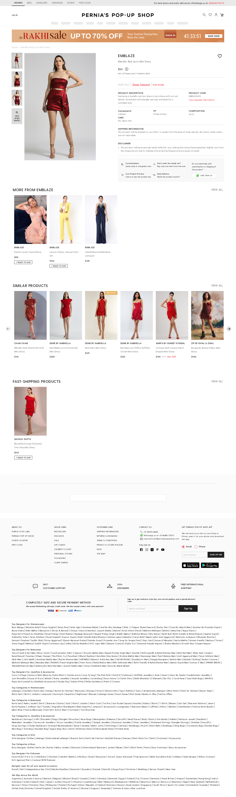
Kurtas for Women (64, 691)
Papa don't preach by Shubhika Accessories (34, 681)
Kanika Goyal (95, 640)
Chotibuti (53, 756)
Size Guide (158, 84)
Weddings (143, 769)
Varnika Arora (74, 675)
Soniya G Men (197, 662)
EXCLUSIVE (59, 536)
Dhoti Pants (173, 691)
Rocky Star (162, 627)
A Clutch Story (125, 678)
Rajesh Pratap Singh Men (117, 653)
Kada (69, 725)
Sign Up (188, 608)
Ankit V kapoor (74, 653)
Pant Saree (135, 694)
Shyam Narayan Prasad (75, 640)
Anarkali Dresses (113, 738)
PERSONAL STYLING (63, 554)
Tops (121, 691)
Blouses (93, 694)
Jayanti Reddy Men (72, 666)
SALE (56, 540)
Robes (146, 703)
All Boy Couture (206, 756)
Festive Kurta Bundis (203, 706)
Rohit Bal (166, 634)
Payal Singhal (53, 637)
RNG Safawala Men (122, 662)
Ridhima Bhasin (140, 634)
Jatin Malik (28, 659)
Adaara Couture (115, 643)
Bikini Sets (17, 694)
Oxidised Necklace (57, 725)
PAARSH (54, 662)
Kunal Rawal (18, 656)
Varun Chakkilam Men (95, 666)
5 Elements (156, 678)
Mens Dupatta (84, 706)
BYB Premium (48, 760)
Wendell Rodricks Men (23, 666)
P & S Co (29, 756)
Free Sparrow (141, 756)
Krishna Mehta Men (129, 656)
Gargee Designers (159, 659)
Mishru (166, 630)
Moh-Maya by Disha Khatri (51, 675)
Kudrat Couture (209, 659)
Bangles (63, 719)
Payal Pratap (51, 634)
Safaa (69, 643)
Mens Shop (17, 710)
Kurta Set (90, 738)
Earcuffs (122, 719)
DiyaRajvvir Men (140, 659)
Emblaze (126, 55)
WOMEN (18, 2)
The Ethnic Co (59, 656)
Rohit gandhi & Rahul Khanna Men (158, 653)
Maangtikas (99, 719)
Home (15, 47)
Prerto (107, 681)
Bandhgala (69, 706)
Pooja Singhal (48, 627)
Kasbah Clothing (191, 659)
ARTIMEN (84, 659)
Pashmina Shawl (84, 729)
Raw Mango (18, 627)
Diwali (15, 769)
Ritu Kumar (154, 634)
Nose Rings (86, 719)
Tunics (139, 691)
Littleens (177, 756)
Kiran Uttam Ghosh (131, 630)
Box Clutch (68, 729)
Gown (99, 691)
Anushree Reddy (90, 627)
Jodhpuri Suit (34, 706)
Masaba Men (42, 662)
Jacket (111, 747)
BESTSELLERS (60, 531)
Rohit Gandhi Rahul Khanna (92, 637)
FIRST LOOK (85, 2)
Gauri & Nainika (87, 630)
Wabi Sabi (198, 653)
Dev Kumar (112, 656)
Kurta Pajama (19, 706)
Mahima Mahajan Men (23, 662)
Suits (68, 703)
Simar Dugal (18, 643)
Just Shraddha (19, 678)
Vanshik (136, 653)
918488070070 (216, 3)
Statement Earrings (160, 722)
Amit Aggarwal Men (187, 656)
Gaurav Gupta (69, 637)
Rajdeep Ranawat (84, 634)
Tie (82, 710)
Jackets (35, 694)
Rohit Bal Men (184, 653)
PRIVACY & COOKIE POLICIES (110, 545)
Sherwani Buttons (197, 703)
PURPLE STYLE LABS (21, 531)
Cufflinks (153, 706)
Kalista (116, 630)
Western (172, 706)
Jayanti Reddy (104, 630)
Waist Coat (95, 703)
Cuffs (36, 719)
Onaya (73, 630)
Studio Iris (130, 643)
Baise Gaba (18, 630)
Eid (48, 769)
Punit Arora (85, 662)
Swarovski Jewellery (44, 722)
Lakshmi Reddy (67, 756)
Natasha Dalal (33, 627)
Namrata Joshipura (186, 637)
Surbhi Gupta (41, 643)
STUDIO (70, 2)
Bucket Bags (211, 725)
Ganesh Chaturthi (101, 769)
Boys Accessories (177, 747)
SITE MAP (101, 554)
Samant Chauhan (20, 640)
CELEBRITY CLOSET (62, 549)
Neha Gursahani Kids (160, 756)
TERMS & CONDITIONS (107, 540)
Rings (55, 719)
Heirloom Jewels (186, 719)
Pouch (144, 725)
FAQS (99, 549)
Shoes (77, 725)
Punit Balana (66, 634)
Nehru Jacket (30, 703)
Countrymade (58, 653)
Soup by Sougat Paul (129, 640)
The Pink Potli (103, 675)
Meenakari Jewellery (22, 722)
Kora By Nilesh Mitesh (119, 666)
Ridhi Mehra (31, 630)
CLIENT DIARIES (61, 562)
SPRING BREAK (213, 662)
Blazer (119, 747)
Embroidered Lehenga (57, 738)
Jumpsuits (46, 694)
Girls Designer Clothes (23, 738)
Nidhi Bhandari (141, 678)
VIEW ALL (217, 189)
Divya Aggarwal (53, 640)
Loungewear (123, 706)
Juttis (100, 725)
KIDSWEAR (57, 2)
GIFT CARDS (59, 545)
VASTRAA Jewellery (143, 675)
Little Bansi (40, 756)
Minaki (48, 678)
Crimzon (116, 681)
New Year (171, 769)
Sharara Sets (111, 691)
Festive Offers (165, 694)
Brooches (90, 710)
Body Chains (148, 719)
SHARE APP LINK (216, 555)
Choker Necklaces (37, 725)
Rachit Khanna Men (68, 659)
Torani (219, 640)
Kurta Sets (39, 691)
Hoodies (137, 703)
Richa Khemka (80, 643)
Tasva (15, 653)
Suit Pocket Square (121, 703)
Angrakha (57, 706)
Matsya (210, 640)
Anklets (173, 719)
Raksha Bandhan (59, 769)
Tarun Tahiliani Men (208, 656)
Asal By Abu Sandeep (111, 627)
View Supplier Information (201, 100)
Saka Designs (190, 756)
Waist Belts (154, 725)
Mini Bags (17, 729)
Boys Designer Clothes (23, 747)
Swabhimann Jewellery (199, 675)
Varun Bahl (138, 637)
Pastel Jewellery (83, 722)
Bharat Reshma (87, 656)
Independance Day (35, 769)
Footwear (74, 710)
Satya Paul (63, 627)
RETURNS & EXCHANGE (107, 536)
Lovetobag (96, 678)
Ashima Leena (114, 637)
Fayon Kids (17, 756)
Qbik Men (16, 659)
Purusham (72, 656)
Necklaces (17, 719)
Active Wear (61, 710)
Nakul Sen (176, 630)
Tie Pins (106, 703)
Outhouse (127, 675)
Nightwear (82, 694)
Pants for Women (189, 691)
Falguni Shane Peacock (143, 627)
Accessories (109, 706)
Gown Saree (121, 694)
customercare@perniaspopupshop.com (161, 539)
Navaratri (75, 769)
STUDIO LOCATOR (20, 540)
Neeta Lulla (151, 637)
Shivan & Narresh (59, 630)
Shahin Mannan (172, 643)
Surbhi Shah (37, 640)
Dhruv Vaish (43, 653)
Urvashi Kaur (188, 643)
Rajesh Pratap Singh (105, 634)
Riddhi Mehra (123, 634)
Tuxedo (46, 706)
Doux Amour (110, 678)
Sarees (49, 691)
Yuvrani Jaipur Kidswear (120, 756)
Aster (157, 675)
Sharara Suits (77, 738)
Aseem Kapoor (203, 643)
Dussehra (86, 769)
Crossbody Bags (195, 725)
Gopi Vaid (147, 640)
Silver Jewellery (141, 722)
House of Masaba (163, 640)
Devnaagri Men (148, 656)
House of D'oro (35, 678)
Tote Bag (28, 729)
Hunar (165, 675)
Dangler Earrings (180, 722)
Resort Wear (206, 691)
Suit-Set (182, 703)
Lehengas (16, 691)
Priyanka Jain (110, 640)
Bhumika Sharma (206, 637)
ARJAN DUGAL (123, 659)
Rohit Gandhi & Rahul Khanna (187, 634)
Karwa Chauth (157, 769)
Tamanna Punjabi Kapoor (150, 643)
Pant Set (48, 710)
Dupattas (70, 694)
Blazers (172, 703)
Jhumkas (195, 722)
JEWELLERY (42, 2)
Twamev (30, 656)
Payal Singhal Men (69, 662)
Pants (75, 703)
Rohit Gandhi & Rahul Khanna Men (151, 662)
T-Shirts (163, 703)
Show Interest (141, 84)
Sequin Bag (55, 729)
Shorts (154, 703)
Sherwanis (80, 691)
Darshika (101, 656)
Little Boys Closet (85, 756)
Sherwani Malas (139, 706)
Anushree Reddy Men (46, 659)
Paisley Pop (63, 681)
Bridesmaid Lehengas (154, 691)
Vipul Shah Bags (194, 678)
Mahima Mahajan (152, 630)
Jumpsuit (97, 706)
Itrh (91, 643)
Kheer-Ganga (43, 656)
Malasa (29, 643)
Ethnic (163, 706)
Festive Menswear (34, 710)
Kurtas (61, 703)
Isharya (32, 675)
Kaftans (130, 691)
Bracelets (46, 719)
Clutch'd (116, 675)
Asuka (208, 653)
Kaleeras (111, 719)
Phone (202, 546)
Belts (93, 725)
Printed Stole (122, 729)
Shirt (126, 747)
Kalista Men (175, 659)
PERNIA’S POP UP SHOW (23, 536)
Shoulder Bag (41, 729)
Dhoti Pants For (140, 738)
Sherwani (51, 703)
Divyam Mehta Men (93, 653)
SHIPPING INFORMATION (108, 531)
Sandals (85, 725)
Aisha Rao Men (107, 659)
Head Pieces (134, 719)
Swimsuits (58, 694)
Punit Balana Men (166, 656)
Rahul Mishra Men (102, 662)
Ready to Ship (149, 694)
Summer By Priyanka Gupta (207, 627)
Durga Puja (118, 769)
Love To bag (89, 675)
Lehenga (40, 738)
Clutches (122, 725)
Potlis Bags (111, 725)
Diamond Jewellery (122, 722)
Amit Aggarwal (166, 637)
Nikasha (127, 637)
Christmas (130, 769)
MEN (29, 2)
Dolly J (127, 627)
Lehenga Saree (105, 694)
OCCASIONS (60, 558)
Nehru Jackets (62, 747)
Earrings (28, 719)
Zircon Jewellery (65, 722)
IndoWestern (184, 706)
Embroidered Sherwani (94, 747)
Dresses (91, 691)
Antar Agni (75, 627)
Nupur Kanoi (189, 630)
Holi (22, 769)
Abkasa (94, 659)
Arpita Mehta (181, 640)
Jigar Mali (100, 643)
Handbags (134, 725)
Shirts (41, 703)
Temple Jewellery (101, 722)
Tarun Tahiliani (37, 637)
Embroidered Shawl (104, 729)
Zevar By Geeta (177, 675)
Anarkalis (27, 691)
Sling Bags (179, 725)
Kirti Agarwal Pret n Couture (26, 760)
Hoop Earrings (19, 725)
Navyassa (101, 756)
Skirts (27, 694)
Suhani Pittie (77, 681)
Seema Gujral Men (179, 662)
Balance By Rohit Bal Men (48, 666)
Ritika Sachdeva (94, 681)
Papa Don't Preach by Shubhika (27, 634)
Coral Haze (179, 678)
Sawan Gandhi (196, 640)
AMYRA (208, 678)
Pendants (201, 719)
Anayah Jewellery (80, 678)
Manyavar (44, 630)
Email (189, 546)
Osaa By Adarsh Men (180, 627)
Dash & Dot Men (27, 653)
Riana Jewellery (62, 678)
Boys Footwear (159, 747)
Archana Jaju (57, 643)
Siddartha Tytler (20, 637)
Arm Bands (162, 719)
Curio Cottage (19, 675)
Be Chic (167, 678)
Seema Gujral (211, 634)
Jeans (211, 703)
